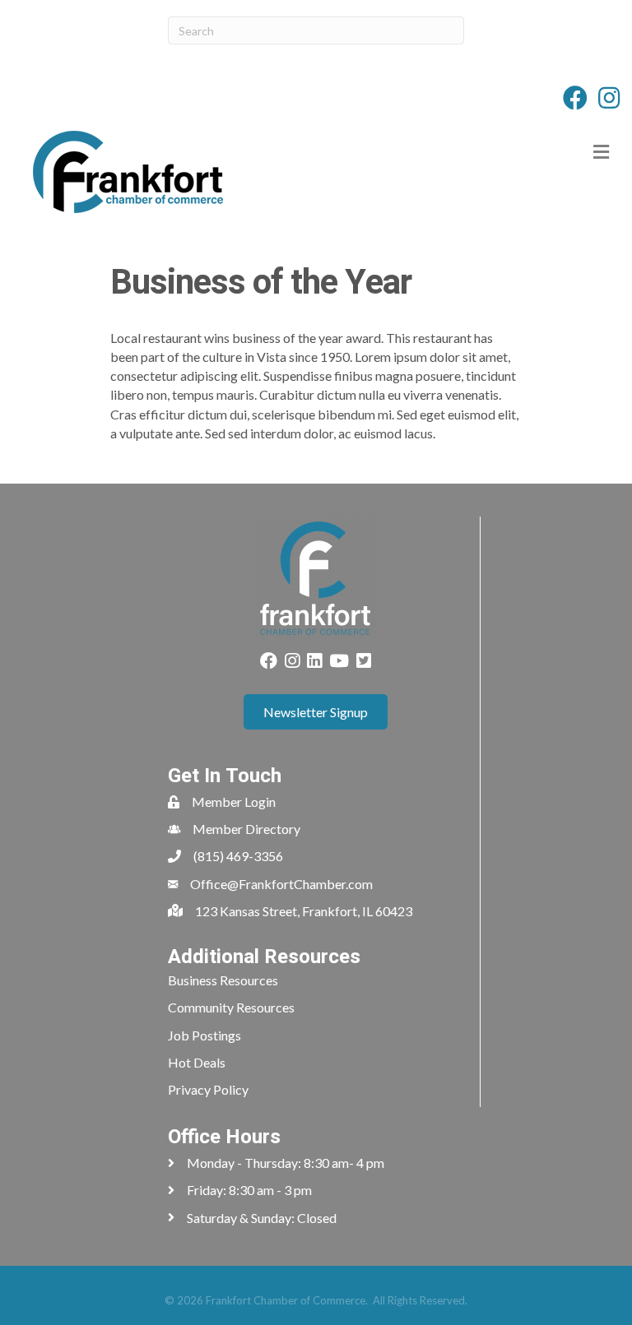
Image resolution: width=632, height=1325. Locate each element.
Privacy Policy (208, 1089)
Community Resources (231, 1007)
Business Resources (223, 980)
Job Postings (204, 1035)
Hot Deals (196, 1062)
